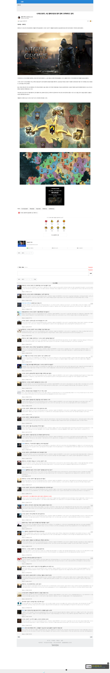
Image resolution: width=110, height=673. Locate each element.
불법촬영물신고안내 (67, 642)
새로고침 (91, 267)
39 (91, 356)
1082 (92, 505)
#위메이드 (45, 208)
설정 (62, 640)
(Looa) (22, 245)
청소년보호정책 (57, 642)
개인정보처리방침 (48, 642)
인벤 (22, 1)
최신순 (26, 267)
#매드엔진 (32, 208)
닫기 (108, 663)
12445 (92, 303)
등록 (91, 273)
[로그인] (89, 1)
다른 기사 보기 (55, 248)
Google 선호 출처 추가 (23, 21)
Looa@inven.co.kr (29, 16)
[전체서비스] (91, 1)
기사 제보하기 (80, 248)
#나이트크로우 (24, 208)
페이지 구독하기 (30, 248)
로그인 (48, 640)
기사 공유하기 (54, 235)
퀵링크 (58, 640)
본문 (22, 253)
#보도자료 (38, 208)
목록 (19, 253)
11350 (92, 558)
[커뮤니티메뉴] (18, 1)
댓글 (35, 279)
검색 (91, 637)
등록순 (23, 267)
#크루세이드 (51, 208)
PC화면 (53, 640)
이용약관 (40, 642)
